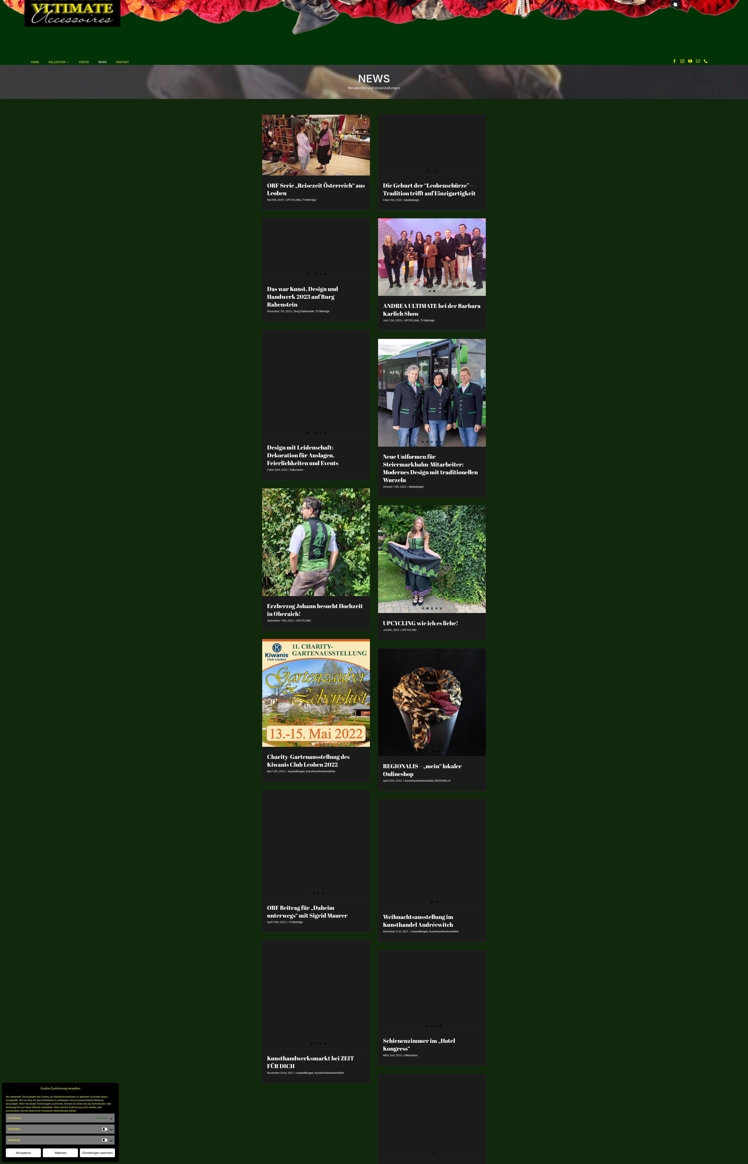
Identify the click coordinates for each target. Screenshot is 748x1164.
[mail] (698, 61)
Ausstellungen (296, 771)
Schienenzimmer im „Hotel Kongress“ (419, 1044)
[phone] (706, 61)
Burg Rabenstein (304, 311)
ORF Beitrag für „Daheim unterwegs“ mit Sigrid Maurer (307, 911)
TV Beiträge (309, 199)
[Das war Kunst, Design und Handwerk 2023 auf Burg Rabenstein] (316, 248)
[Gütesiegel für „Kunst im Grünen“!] (432, 1116)
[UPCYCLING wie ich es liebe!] (432, 559)
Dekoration (296, 469)
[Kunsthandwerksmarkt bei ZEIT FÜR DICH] (316, 994)
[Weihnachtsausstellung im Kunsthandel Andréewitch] (432, 853)
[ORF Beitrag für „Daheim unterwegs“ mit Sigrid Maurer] (316, 844)
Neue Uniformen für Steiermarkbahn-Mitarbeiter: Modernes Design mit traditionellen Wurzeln (430, 468)
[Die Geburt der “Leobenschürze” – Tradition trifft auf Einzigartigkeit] (432, 145)
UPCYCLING (293, 199)
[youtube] (690, 61)
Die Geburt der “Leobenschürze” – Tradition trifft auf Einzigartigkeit (429, 189)
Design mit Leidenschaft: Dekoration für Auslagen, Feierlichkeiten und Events (302, 455)
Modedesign (411, 200)
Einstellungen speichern (97, 1152)
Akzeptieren (23, 1152)
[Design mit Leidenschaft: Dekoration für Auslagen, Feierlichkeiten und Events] (316, 383)
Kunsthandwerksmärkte (320, 771)
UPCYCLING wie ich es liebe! (420, 623)
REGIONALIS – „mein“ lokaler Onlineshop (422, 770)
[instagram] (682, 61)
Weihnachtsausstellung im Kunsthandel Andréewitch (418, 921)
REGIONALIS (443, 780)
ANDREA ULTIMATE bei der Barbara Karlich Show (432, 309)
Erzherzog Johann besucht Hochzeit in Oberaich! (315, 610)
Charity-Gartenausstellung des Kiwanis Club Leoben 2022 (308, 760)
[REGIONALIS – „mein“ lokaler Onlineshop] (432, 702)
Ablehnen (60, 1152)
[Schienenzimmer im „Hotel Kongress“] (432, 990)
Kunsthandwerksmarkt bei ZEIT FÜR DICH (310, 1062)
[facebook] (675, 61)
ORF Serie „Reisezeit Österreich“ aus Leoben (316, 189)
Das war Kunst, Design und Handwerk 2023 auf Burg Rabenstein (302, 296)
